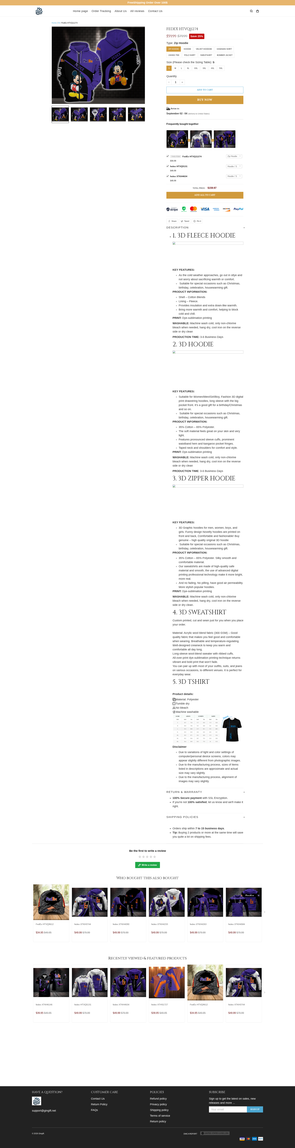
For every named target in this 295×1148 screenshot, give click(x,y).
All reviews (137, 11)
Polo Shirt (189, 55)
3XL (204, 68)
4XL (212, 68)
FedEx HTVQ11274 (192, 156)
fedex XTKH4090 (121, 924)
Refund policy (158, 1098)
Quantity (171, 76)
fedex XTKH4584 (236, 924)
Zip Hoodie (181, 43)
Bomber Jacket (224, 55)
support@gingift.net (44, 1110)
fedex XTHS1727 (159, 1004)
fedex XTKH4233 (159, 924)
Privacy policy (158, 1104)
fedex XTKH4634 (178, 176)
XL (188, 68)
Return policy (158, 1121)
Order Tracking (101, 11)
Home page (80, 11)
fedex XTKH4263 (198, 924)
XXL (196, 68)
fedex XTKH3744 (82, 924)
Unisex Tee (173, 55)
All (59, 23)
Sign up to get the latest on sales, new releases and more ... (232, 1100)
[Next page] (264, 912)
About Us (121, 11)
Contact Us (155, 11)
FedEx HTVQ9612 (45, 924)
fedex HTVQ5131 (178, 166)
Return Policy (99, 1104)
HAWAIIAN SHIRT (224, 49)
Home (54, 23)
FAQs (94, 1110)
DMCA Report (190, 1134)
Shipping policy (159, 1110)
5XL (221, 68)
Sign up (255, 1109)
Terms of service (160, 1115)
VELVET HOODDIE (204, 49)
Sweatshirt (206, 55)
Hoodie (187, 49)
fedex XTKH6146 (44, 1004)
